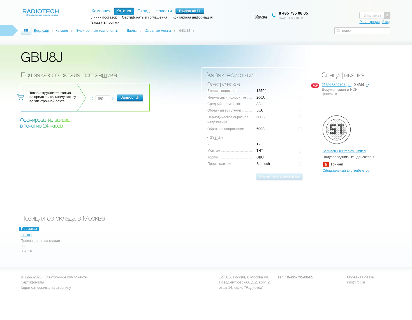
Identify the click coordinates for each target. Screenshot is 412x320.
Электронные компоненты (97, 31)
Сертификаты (32, 282)
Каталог (61, 31)
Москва (261, 17)
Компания (101, 10)
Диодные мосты (158, 31)
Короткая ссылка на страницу (46, 287)
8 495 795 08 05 (293, 13)
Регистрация (370, 22)
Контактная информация (193, 17)
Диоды (132, 31)
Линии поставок (104, 17)
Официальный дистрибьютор (346, 171)
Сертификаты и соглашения (144, 17)
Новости (164, 10)
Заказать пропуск (105, 22)
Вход (386, 22)
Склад (143, 10)
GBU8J (26, 235)
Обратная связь (360, 277)
